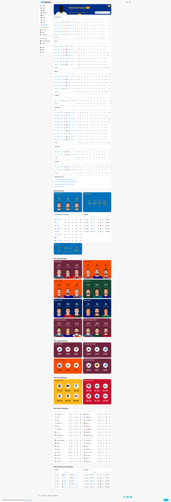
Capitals (88, 449)
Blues (88, 7)
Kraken (58, 455)
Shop (43, 52)
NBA (44, 17)
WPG (69, 85)
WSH (69, 112)
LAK (69, 139)
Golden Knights (60, 440)
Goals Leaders (58, 261)
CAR (69, 22)
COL (68, 100)
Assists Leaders (88, 261)
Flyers (87, 446)
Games (79, 12)
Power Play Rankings (60, 360)
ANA (69, 133)
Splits (83, 12)
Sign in (127, 2)
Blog (43, 49)
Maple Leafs (89, 435)
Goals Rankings (58, 344)
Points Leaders (58, 281)
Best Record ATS (59, 380)
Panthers (88, 432)
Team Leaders (58, 193)
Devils (87, 458)
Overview (71, 12)
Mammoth (59, 228)
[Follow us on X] (131, 497)
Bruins (87, 423)
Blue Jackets (89, 452)
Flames (58, 458)
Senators (88, 426)
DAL (103, 219)
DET (69, 88)
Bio (86, 12)
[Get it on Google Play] (128, 497)
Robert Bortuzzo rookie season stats (65, 179)
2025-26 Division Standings (62, 214)
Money (44, 27)
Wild (58, 225)
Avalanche (59, 219)
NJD (69, 49)
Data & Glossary (46, 41)
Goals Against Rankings (90, 344)
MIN (74, 484)
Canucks (59, 461)
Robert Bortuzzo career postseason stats (67, 181)
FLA (69, 79)
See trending (60, 186)
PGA (44, 25)
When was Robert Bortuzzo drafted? (65, 184)
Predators (59, 234)
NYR (69, 52)
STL (94, 219)
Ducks (58, 446)
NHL (44, 20)
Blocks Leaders (58, 300)
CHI (103, 225)
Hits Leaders (87, 281)
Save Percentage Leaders (90, 320)
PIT (68, 46)
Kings (58, 449)
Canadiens (88, 420)
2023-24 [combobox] (98, 12)
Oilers (58, 443)
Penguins (88, 443)
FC (43, 15)
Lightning (88, 417)
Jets (58, 237)
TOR (69, 136)
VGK (103, 487)
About (43, 47)
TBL (69, 76)
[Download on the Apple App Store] (125, 497)
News (43, 32)
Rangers (88, 461)
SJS (94, 228)
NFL (44, 22)
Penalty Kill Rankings (89, 360)
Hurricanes (88, 440)
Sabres (87, 414)
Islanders (88, 455)
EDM (69, 124)
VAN (69, 167)
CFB (44, 8)
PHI (68, 64)
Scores (44, 29)
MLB (44, 10)
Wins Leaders (87, 300)
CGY (69, 170)
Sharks (58, 452)
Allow (166, 500)
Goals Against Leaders (60, 320)
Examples (44, 38)
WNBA (44, 13)
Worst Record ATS (88, 380)
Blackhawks (59, 240)
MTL (69, 127)
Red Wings (88, 429)
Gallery (44, 43)
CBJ (69, 61)
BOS (69, 130)
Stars (58, 222)
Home (40, 495)
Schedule (86, 214)
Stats (75, 12)
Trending (49, 495)
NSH (69, 58)
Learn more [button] (29, 500)
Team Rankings (88, 193)
